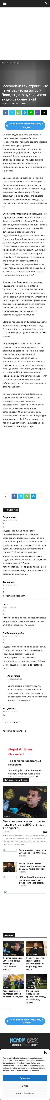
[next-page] (9, 1008)
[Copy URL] (44, 112)
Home (4, 63)
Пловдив (30, 987)
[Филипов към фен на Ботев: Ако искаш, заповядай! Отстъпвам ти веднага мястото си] (25, 802)
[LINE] (31, 112)
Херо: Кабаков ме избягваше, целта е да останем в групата (13, 994)
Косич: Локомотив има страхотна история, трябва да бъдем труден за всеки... (32, 866)
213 (45, 832)
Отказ (25, 1086)
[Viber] (37, 112)
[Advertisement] (25, 34)
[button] (45, 1052)
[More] (40, 496)
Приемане (25, 1078)
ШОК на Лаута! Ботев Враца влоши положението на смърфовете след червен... (32, 880)
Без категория (14, 63)
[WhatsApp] (18, 112)
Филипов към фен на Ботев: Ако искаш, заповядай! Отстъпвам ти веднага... (25, 824)
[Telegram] (25, 112)
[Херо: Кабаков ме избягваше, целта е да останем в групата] (13, 981)
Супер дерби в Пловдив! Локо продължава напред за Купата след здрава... (36, 997)
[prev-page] (4, 1008)
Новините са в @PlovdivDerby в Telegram (26, 125)
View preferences (25, 1093)
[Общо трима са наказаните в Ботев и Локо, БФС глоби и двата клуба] (10, 853)
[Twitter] (12, 112)
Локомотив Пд (32, 954)
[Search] (46, 3)
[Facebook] (5, 112)
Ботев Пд (7, 816)
